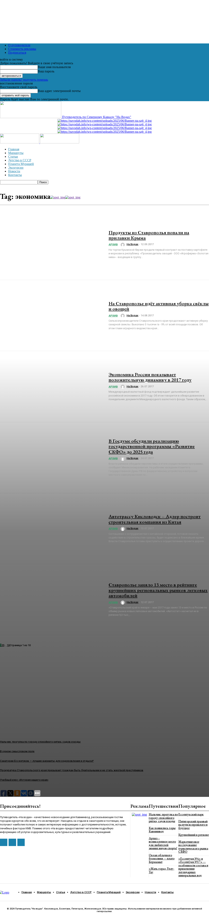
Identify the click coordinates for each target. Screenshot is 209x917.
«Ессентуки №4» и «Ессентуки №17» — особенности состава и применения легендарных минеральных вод (193, 867)
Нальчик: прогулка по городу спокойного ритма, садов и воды (163, 817)
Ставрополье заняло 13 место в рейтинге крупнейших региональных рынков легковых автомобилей (158, 590)
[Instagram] (12, 842)
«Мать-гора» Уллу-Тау (161, 870)
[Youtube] (3, 842)
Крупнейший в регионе (193, 835)
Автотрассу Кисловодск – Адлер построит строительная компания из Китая (155, 519)
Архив (113, 244)
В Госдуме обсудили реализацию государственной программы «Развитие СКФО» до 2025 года (152, 446)
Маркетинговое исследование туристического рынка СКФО (193, 847)
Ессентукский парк (191, 814)
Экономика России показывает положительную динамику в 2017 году (150, 377)
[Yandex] (21, 842)
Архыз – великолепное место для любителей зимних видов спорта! (163, 843)
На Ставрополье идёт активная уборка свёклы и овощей (159, 306)
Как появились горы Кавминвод (162, 829)
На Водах (132, 244)
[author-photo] (123, 245)
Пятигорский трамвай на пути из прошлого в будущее (193, 824)
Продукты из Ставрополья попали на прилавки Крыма (149, 235)
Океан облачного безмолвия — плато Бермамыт (162, 858)
